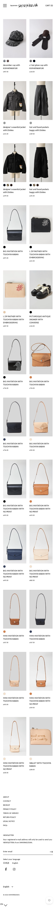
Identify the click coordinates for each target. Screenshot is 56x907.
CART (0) (49, 6)
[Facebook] (5, 870)
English (15, 863)
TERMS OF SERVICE (11, 813)
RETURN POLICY (9, 817)
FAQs (5, 825)
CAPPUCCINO (31, 439)
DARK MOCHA (31, 377)
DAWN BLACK (31, 312)
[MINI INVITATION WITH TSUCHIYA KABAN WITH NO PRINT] (41, 671)
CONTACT (7, 801)
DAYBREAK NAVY (4, 439)
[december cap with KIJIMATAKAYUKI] (14, 38)
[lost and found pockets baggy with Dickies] (41, 100)
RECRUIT (6, 805)
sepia (31, 61)
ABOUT (6, 797)
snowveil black (4, 61)
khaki (8, 185)
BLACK (4, 247)
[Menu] (5, 5)
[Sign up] (51, 851)
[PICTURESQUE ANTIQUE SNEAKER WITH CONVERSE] (41, 289)
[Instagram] (13, 870)
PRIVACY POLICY (9, 809)
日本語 (6, 863)
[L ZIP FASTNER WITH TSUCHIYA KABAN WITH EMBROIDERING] (41, 224)
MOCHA (4, 312)
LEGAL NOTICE (9, 821)
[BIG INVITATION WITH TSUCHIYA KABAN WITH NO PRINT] (14, 479)
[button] (3, 904)
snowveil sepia (8, 61)
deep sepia (11, 185)
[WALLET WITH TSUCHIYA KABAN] (41, 736)
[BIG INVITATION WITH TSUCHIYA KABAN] (14, 224)
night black (34, 61)
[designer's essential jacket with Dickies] (14, 100)
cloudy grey (4, 123)
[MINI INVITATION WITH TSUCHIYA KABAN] (14, 609)
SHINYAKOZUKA (14, 895)
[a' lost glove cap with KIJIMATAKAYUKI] (41, 38)
